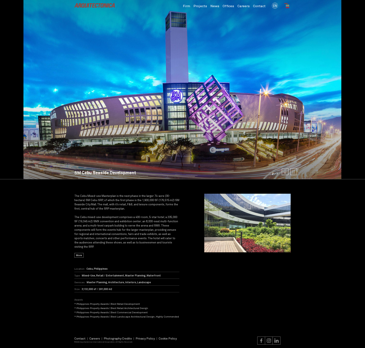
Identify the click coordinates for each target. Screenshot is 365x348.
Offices (228, 6)
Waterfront (154, 275)
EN (275, 5)
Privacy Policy (145, 338)
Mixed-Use (88, 275)
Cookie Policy (168, 338)
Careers (243, 6)
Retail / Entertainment (110, 275)
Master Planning (135, 275)
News (214, 6)
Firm (186, 6)
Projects (200, 6)
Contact (259, 6)
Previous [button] (91, 89)
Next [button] (273, 89)
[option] (247, 223)
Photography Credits (118, 338)
